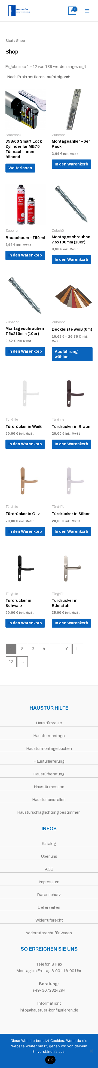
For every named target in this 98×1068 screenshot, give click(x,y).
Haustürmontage (49, 736)
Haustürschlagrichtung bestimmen (49, 812)
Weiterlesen (20, 168)
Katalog (49, 843)
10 (66, 649)
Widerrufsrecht (49, 920)
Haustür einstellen (49, 799)
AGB (49, 869)
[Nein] (91, 1051)
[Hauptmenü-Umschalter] (87, 10)
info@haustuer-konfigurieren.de (49, 1010)
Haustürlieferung (49, 761)
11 (78, 649)
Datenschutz (49, 894)
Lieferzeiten (49, 907)
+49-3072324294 (49, 990)
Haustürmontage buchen (49, 748)
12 (11, 661)
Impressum (49, 882)
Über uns (49, 856)
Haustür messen (49, 787)
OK (50, 1060)
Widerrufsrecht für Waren (49, 933)
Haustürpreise (49, 723)
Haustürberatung (49, 774)
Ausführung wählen (66, 354)
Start (9, 41)
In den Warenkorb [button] (71, 164)
